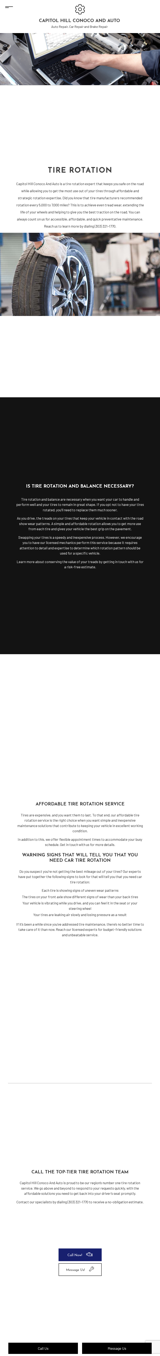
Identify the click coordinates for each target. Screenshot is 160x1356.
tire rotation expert (80, 184)
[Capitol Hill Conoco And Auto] (80, 9)
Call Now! (75, 1255)
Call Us (43, 1348)
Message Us (117, 1348)
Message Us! (75, 1270)
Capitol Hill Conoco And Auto (79, 21)
